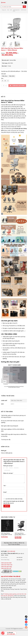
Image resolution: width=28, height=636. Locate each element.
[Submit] (24, 6)
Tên (4, 485)
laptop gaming (12, 594)
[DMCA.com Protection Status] (17, 571)
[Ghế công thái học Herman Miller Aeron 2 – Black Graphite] (21, 525)
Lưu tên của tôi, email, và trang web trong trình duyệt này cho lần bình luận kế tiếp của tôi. (13, 501)
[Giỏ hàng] (22, 2)
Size (2, 78)
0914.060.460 (11, 551)
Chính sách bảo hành (6, 562)
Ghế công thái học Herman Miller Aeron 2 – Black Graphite (20, 534)
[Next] (24, 27)
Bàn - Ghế (9, 9)
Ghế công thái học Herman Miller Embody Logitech (6, 534)
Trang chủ (4, 9)
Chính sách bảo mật (6, 568)
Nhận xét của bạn (8, 473)
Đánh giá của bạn (8, 465)
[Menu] (25, 2)
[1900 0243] (3, 633)
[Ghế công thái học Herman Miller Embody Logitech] (7, 525)
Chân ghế (3, 73)
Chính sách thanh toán (6, 564)
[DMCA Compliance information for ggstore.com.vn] (6, 571)
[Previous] (4, 27)
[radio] (4, 76)
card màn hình (20, 594)
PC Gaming (6, 594)
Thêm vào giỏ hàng (18, 85)
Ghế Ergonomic (16, 9)
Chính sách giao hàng (6, 566)
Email (5, 492)
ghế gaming (11, 595)
